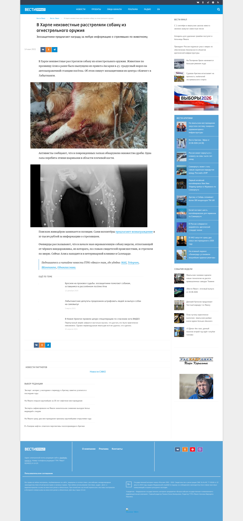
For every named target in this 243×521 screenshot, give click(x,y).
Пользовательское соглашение (39, 473)
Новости (80, 9)
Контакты (117, 449)
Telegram (133, 262)
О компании (88, 449)
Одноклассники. (66, 267)
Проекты (96, 9)
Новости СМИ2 (98, 372)
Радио (147, 9)
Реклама (133, 9)
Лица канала (114, 9)
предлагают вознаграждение (134, 231)
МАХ (124, 262)
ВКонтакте (49, 267)
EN (158, 9)
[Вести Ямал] (35, 10)
